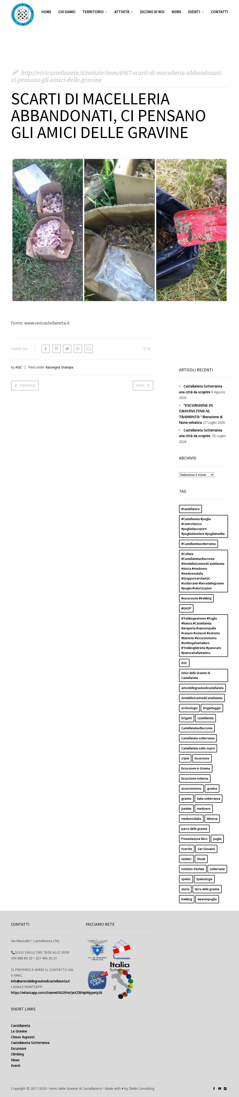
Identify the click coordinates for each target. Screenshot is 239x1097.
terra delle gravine (207, 889)
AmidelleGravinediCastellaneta (201, 698)
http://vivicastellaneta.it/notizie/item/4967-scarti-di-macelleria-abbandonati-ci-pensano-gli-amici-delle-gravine (116, 76)
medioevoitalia (191, 819)
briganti (186, 718)
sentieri (186, 859)
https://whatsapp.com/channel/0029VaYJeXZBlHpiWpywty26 (56, 992)
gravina (212, 789)
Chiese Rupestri (23, 1037)
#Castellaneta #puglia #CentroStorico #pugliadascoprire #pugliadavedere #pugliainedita (203, 526)
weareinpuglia (207, 899)
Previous (27, 385)
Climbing (17, 1054)
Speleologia (204, 879)
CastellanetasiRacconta (196, 728)
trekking (186, 899)
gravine (186, 799)
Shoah (201, 859)
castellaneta (205, 718)
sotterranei (217, 869)
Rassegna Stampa (59, 367)
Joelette (186, 809)
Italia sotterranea (208, 799)
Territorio (93, 11)
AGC (18, 367)
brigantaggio (212, 708)
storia (185, 889)
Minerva (212, 819)
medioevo (204, 809)
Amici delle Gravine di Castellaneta (195, 675)
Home (46, 11)
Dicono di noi (152, 11)
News (176, 11)
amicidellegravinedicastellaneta (202, 688)
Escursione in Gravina (195, 768)
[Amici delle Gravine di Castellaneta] (22, 14)
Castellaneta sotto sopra (198, 748)
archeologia (189, 708)
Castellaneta (20, 1025)
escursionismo (191, 789)
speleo (186, 879)
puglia (217, 839)
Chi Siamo (66, 11)
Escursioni (18, 1048)
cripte (185, 758)
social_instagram (225, 1088)
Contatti (219, 11)
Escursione (202, 758)
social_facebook (214, 1088)
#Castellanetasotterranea (198, 544)
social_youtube (219, 1088)
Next (140, 385)
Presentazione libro (194, 839)
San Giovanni (206, 849)
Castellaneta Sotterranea (30, 1042)
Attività (121, 11)
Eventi (194, 11)
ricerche (186, 849)
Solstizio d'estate (192, 869)
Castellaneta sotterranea (197, 738)
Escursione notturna (194, 778)
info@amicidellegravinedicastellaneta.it (40, 981)
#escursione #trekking (196, 598)
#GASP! (186, 608)
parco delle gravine (194, 829)
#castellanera (190, 509)
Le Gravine (19, 1031)
